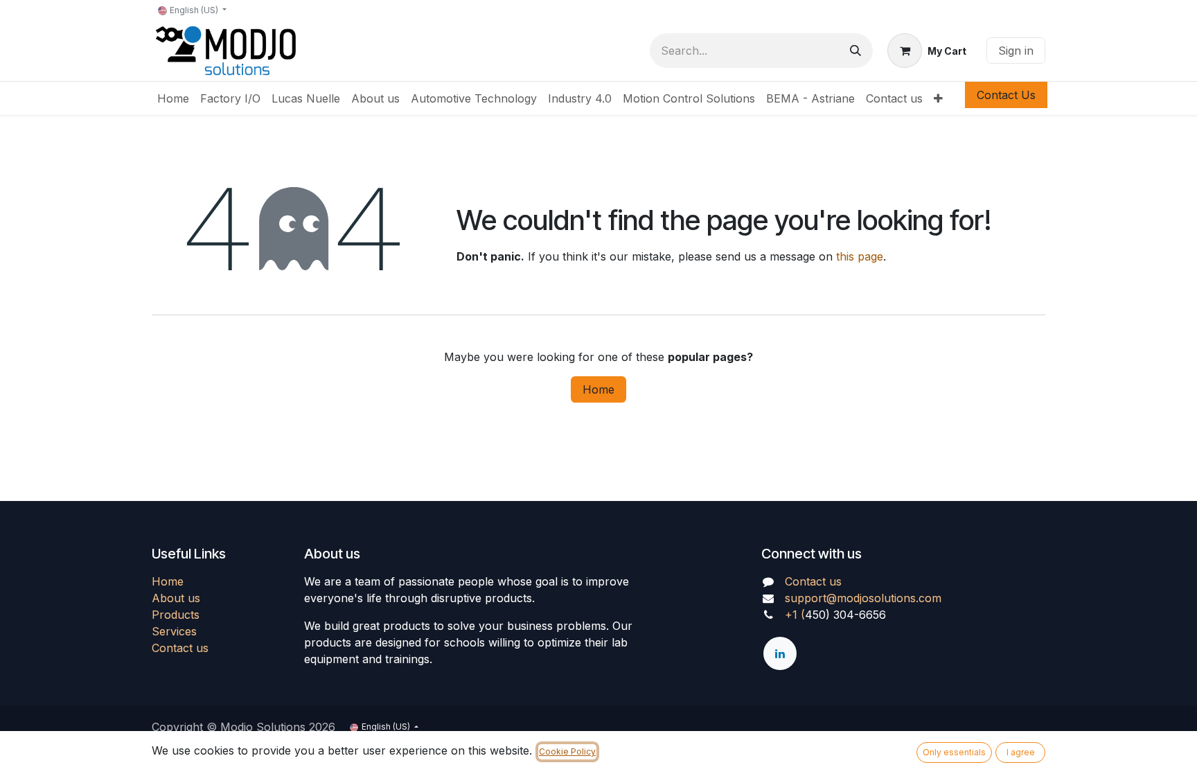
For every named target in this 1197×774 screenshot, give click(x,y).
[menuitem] (173, 98)
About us (176, 598)
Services (174, 631)
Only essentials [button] (954, 752)
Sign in (1016, 51)
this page (859, 256)
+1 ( (795, 615)
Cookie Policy (567, 751)
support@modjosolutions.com (863, 598)
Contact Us (1006, 95)
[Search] (855, 50)
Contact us (180, 648)
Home (598, 389)
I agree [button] (1021, 752)
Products (176, 615)
